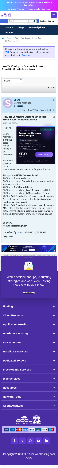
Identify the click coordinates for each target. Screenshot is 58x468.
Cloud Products (13, 315)
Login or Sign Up (47, 21)
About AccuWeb (13, 405)
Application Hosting (15, 324)
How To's (37, 38)
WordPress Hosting (15, 333)
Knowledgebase (37, 27)
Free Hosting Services (17, 369)
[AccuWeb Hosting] (12, 15)
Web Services (11, 378)
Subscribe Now (28, 292)
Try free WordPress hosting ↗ (35, 161)
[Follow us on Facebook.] (14, 440)
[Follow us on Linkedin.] (46, 440)
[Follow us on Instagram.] (30, 440)
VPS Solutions (12, 342)
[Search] (34, 21)
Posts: (43, 110)
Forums (9, 27)
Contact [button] (46, 9)
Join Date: (22, 110)
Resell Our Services (15, 351)
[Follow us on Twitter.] (22, 440)
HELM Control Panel (12, 41)
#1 (54, 117)
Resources (10, 387)
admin (20, 232)
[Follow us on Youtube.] (38, 440)
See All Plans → (44, 154)
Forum (9, 38)
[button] (34, 306)
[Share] (53, 110)
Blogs (21, 27)
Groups (9, 32)
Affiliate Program (16, 9)
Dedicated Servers (14, 360)
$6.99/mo (29, 5)
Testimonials (33, 9)
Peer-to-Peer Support (23, 38)
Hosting (8, 306)
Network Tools (12, 396)
